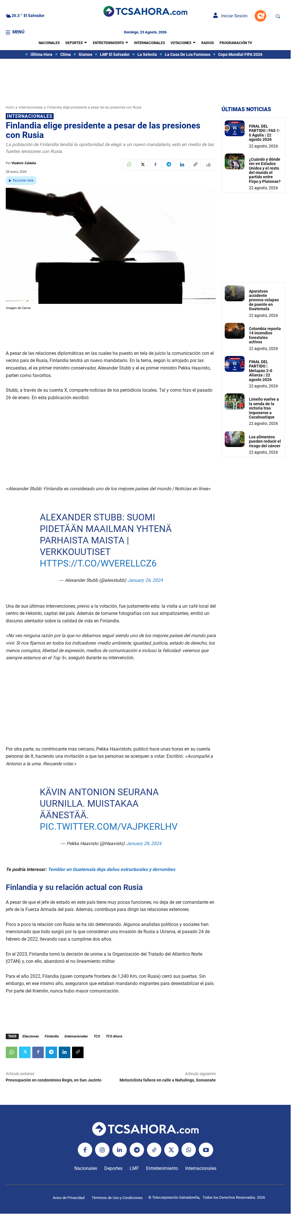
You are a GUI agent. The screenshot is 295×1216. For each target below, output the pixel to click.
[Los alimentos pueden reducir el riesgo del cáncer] (235, 439)
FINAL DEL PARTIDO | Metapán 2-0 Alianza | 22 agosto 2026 (260, 370)
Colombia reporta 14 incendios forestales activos (265, 335)
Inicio (10, 107)
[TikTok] (154, 1150)
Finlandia (51, 1036)
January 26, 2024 (145, 580)
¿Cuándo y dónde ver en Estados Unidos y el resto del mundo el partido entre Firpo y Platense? (265, 170)
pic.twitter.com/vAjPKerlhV (108, 826)
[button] (278, 16)
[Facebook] (155, 165)
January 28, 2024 (143, 843)
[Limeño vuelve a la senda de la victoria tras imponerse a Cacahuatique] (235, 401)
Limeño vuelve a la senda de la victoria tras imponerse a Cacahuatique (264, 408)
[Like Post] (208, 165)
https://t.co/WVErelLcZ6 (97, 563)
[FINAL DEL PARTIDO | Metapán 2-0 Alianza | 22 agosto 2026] (235, 364)
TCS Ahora (113, 1036)
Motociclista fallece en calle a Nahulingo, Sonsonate (168, 1080)
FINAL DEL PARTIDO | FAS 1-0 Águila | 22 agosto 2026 (264, 133)
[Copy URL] (195, 165)
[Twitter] (142, 165)
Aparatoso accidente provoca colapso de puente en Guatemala (264, 300)
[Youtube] (206, 1150)
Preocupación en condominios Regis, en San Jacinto (53, 1080)
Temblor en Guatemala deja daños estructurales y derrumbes (111, 869)
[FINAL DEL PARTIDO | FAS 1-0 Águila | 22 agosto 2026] (235, 128)
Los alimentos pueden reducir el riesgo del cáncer (265, 441)
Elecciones (30, 1036)
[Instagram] (102, 1150)
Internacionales (31, 107)
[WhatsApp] (129, 165)
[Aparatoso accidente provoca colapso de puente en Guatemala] (235, 293)
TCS (96, 1036)
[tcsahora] (145, 12)
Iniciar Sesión (232, 15)
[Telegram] (168, 165)
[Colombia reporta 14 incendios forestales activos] (235, 331)
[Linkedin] (182, 165)
